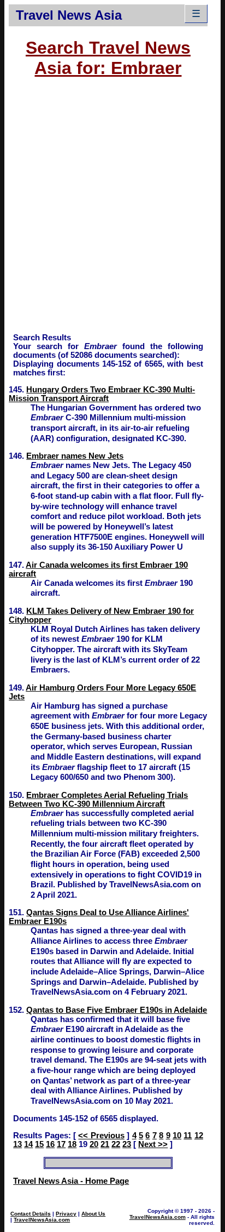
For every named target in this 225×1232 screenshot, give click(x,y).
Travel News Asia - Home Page (71, 1181)
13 (17, 1144)
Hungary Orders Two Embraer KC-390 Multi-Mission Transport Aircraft (102, 394)
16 (50, 1144)
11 (187, 1135)
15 (39, 1144)
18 (72, 1144)
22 (115, 1144)
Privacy (66, 1214)
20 (94, 1144)
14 (28, 1144)
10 (177, 1135)
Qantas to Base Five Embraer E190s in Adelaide (116, 1010)
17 (61, 1144)
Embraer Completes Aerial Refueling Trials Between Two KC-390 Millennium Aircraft (98, 799)
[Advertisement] (112, 210)
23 (126, 1144)
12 (198, 1135)
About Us (93, 1214)
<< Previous (101, 1135)
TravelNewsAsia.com (42, 1220)
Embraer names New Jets (74, 456)
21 (104, 1144)
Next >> (153, 1144)
